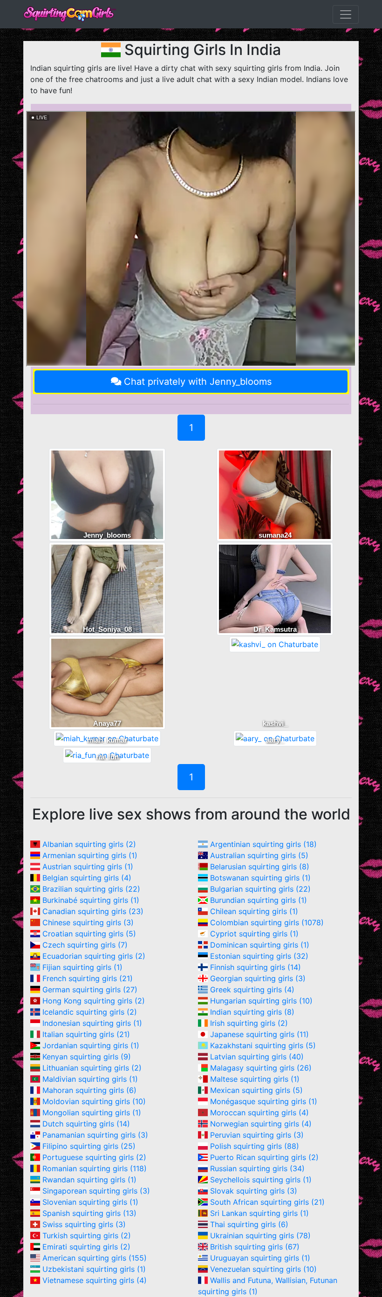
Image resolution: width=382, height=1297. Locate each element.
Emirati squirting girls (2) (86, 1246)
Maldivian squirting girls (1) (90, 1079)
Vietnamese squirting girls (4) (94, 1280)
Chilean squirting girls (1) (254, 911)
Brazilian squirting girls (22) (91, 889)
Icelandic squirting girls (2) (89, 1012)
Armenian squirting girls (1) (89, 855)
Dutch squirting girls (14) (86, 1123)
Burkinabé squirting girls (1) (90, 900)
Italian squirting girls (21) (86, 1034)
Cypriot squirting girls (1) (254, 933)
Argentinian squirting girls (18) (263, 844)
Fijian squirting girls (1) (82, 967)
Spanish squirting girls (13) (89, 1213)
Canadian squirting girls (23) (92, 911)
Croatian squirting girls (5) (89, 933)
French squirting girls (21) (87, 978)
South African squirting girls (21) (267, 1202)
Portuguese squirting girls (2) (94, 1157)
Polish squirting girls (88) (254, 1146)
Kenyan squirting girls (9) (86, 1056)
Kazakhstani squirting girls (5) (263, 1045)
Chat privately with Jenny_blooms (198, 381)
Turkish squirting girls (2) (86, 1235)
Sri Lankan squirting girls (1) (259, 1213)
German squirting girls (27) (89, 989)
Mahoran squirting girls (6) (89, 1090)
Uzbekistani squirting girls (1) (94, 1269)
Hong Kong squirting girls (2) (93, 1000)
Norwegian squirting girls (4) (261, 1123)
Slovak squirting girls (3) (253, 1190)
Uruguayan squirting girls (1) (260, 1258)
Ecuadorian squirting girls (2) (93, 956)
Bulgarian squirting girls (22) (260, 889)
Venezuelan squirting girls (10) (263, 1269)
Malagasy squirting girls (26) (261, 1067)
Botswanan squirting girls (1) (260, 877)
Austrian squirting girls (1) (87, 866)
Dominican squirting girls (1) (259, 944)
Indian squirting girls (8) (252, 1012)
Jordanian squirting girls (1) (90, 1045)
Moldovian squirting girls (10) (94, 1101)
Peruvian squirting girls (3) (257, 1135)
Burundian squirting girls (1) (258, 900)
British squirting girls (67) (255, 1246)
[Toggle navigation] (346, 14)
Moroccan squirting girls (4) (259, 1112)
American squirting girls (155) (94, 1258)
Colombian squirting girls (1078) (267, 922)
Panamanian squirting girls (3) (95, 1135)
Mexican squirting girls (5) (256, 1090)
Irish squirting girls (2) (249, 1023)
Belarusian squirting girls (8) (259, 866)
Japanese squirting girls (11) (259, 1034)
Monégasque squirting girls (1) (263, 1101)
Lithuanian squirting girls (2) (92, 1067)
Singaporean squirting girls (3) (96, 1190)
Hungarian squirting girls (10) (261, 1000)
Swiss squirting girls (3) (84, 1224)
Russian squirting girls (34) (257, 1168)
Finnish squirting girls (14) (255, 967)
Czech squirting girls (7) (85, 944)
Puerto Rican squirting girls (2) (264, 1157)
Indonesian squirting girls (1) (92, 1023)
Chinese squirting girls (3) (88, 922)
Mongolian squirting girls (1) (91, 1112)
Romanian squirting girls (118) (94, 1168)
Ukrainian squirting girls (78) (260, 1235)
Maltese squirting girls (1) (255, 1079)
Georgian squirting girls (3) (258, 978)
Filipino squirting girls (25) (89, 1146)
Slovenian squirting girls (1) (90, 1202)
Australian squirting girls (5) (259, 855)
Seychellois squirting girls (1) (261, 1179)
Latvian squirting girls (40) (257, 1056)
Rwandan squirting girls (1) (89, 1179)
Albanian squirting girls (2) (89, 844)
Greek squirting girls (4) (252, 989)
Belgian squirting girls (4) (86, 877)
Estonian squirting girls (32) (259, 956)
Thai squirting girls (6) (249, 1224)
